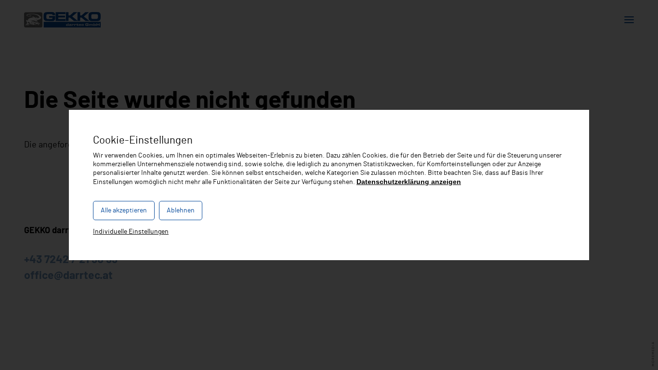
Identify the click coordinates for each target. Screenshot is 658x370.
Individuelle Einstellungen (131, 231)
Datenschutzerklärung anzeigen (408, 181)
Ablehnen (181, 210)
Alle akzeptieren (124, 210)
